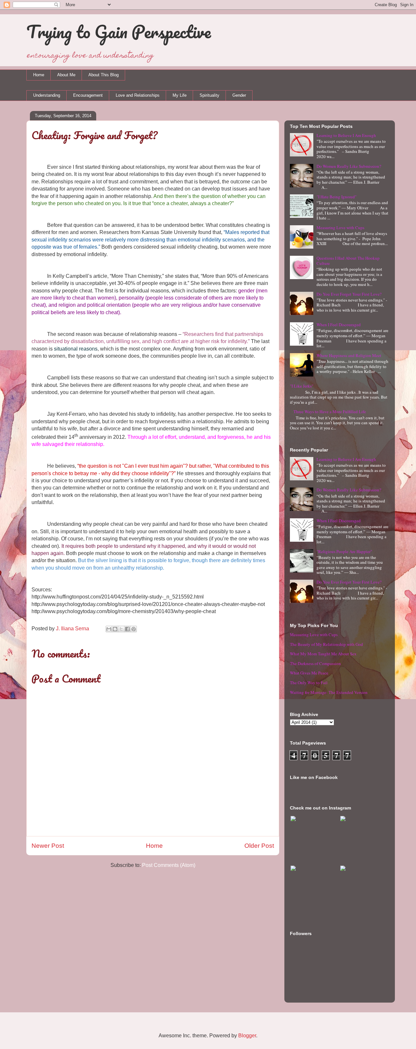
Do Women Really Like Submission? (349, 166)
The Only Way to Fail (309, 682)
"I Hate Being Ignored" (337, 197)
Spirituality (209, 95)
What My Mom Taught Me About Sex (323, 654)
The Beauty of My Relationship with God (326, 644)
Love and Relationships (138, 95)
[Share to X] (121, 629)
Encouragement (88, 95)
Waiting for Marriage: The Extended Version (329, 692)
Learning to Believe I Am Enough (346, 135)
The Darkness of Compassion (315, 663)
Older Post (259, 845)
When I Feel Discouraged (339, 324)
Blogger (247, 1035)
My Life (180, 95)
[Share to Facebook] (127, 629)
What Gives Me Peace (309, 673)
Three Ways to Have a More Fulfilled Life (329, 411)
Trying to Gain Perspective (118, 31)
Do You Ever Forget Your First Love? (349, 294)
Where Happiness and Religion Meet (349, 355)
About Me (66, 74)
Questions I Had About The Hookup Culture (348, 260)
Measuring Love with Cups (340, 227)
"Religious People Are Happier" (344, 551)
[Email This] (109, 629)
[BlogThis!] (115, 629)
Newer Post (48, 845)
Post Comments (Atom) (168, 865)
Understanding (46, 95)
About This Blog (103, 74)
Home (38, 74)
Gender (239, 95)
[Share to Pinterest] (133, 629)
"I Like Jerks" (301, 386)
